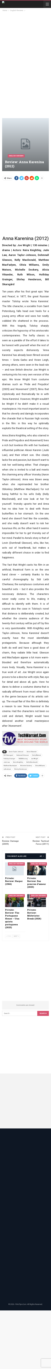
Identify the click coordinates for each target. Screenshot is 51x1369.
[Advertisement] (25, 38)
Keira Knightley (18, 762)
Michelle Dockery (26, 765)
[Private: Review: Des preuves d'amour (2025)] (36, 868)
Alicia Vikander (32, 751)
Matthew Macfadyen (10, 765)
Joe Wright (34, 758)
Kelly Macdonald (32, 762)
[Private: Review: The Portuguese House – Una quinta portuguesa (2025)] (14, 900)
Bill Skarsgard (8, 755)
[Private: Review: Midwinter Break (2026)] (36, 900)
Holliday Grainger (9, 758)
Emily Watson (36, 755)
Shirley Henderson (20, 769)
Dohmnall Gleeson (22, 755)
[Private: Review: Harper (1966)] (14, 868)
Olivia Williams (40, 765)
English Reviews (16, 156)
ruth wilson (7, 769)
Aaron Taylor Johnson (16, 751)
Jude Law (7, 762)
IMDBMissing (23, 758)
